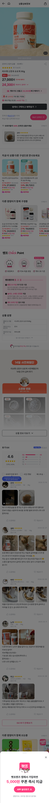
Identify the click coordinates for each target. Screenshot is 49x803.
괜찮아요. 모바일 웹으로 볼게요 (24, 796)
